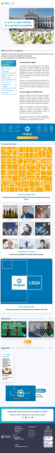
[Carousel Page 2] (25, 37)
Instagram (33, 433)
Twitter (32, 430)
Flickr (31, 436)
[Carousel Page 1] (23, 37)
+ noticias (50, 318)
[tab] (8, 70)
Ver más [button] (27, 341)
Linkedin (32, 431)
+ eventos (50, 348)
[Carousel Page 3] (26, 37)
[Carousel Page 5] (29, 37)
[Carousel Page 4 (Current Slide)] (28, 37)
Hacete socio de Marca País (27, 138)
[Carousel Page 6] (31, 37)
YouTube (32, 435)
